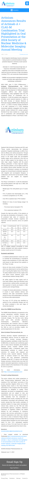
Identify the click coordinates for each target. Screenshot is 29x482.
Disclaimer (12, 478)
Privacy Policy (4, 478)
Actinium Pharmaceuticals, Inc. (12, 473)
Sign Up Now (14, 468)
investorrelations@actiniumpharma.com (11, 431)
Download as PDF (24, 54)
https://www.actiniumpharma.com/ (13, 372)
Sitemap (18, 478)
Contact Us (25, 478)
